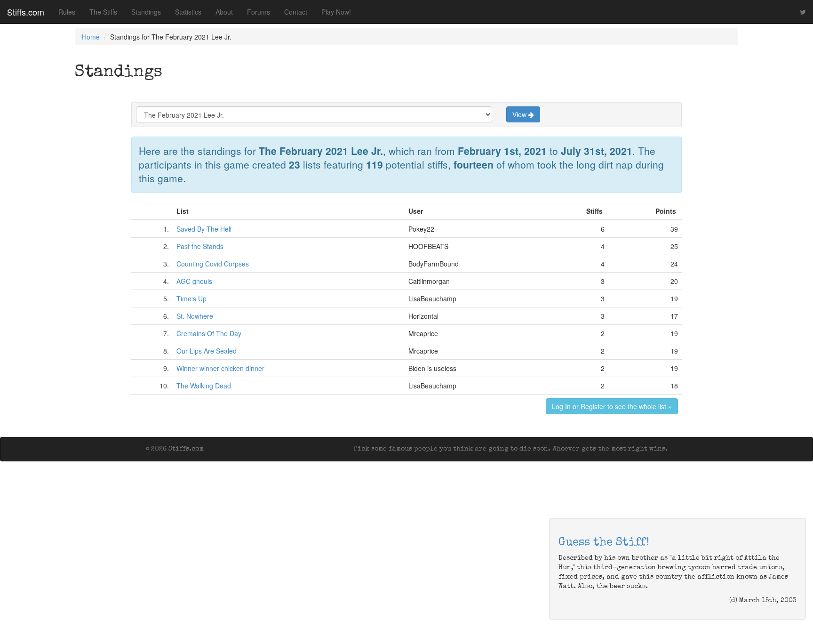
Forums (258, 11)
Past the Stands (199, 246)
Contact (295, 11)
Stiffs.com (25, 12)
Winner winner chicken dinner (220, 368)
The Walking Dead (203, 385)
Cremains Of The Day (208, 333)
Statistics (188, 11)
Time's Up (191, 298)
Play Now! (336, 11)
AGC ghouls (194, 281)
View (520, 114)
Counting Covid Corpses (212, 263)
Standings (146, 11)
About (224, 11)
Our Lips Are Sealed (206, 350)
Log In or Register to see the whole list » (612, 406)
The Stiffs (103, 11)
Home (91, 36)
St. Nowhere (194, 316)
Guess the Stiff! (603, 542)
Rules (66, 11)
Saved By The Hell (203, 229)
